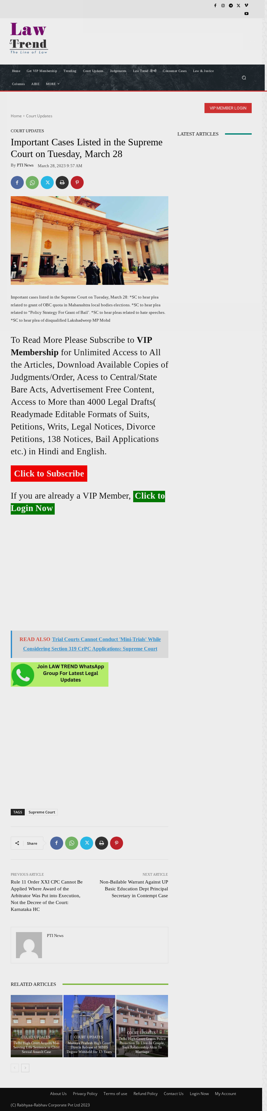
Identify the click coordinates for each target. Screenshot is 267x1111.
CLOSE (252, 41)
